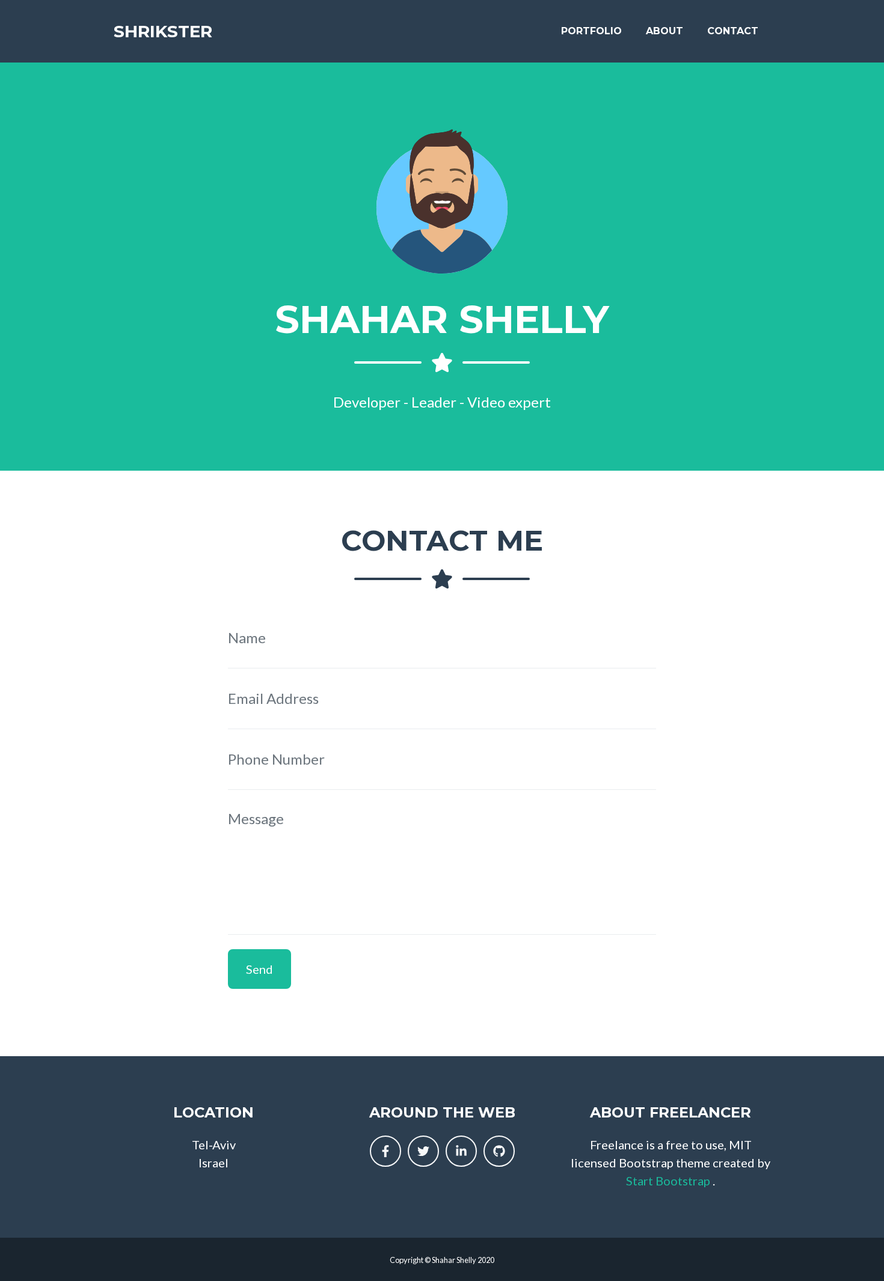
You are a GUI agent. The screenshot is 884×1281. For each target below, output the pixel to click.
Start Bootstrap (668, 1180)
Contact (732, 31)
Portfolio (591, 31)
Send (259, 969)
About (664, 31)
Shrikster (163, 31)
